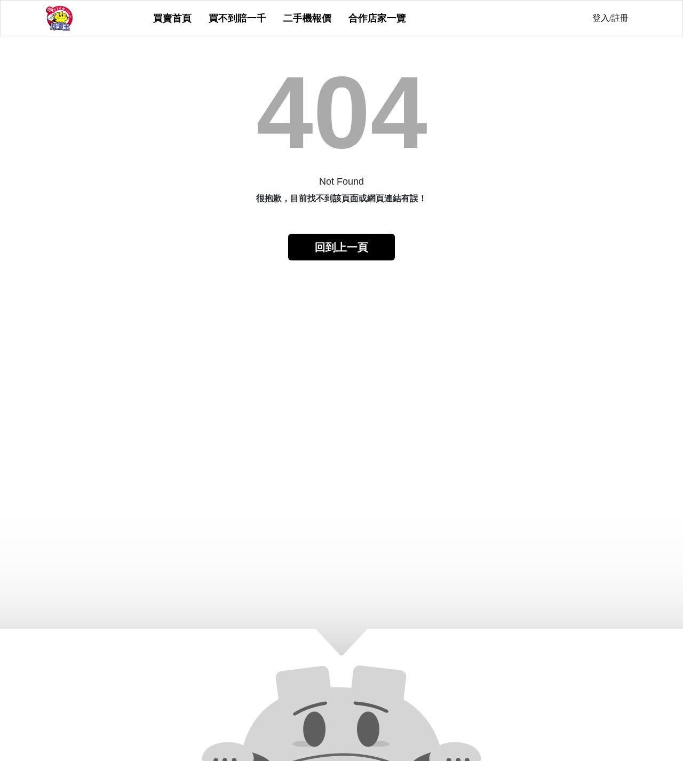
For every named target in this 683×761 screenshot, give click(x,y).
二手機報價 (307, 18)
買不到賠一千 (237, 18)
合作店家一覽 (377, 18)
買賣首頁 (172, 18)
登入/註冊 (610, 17)
